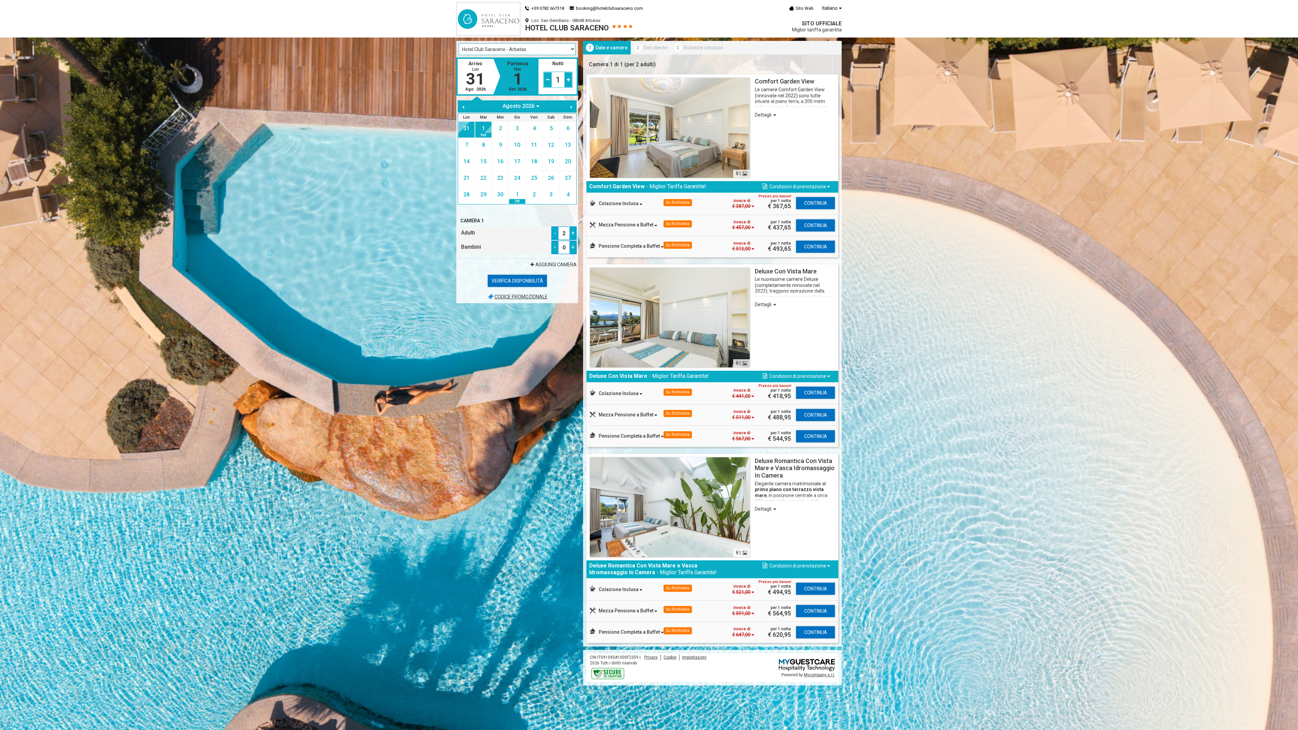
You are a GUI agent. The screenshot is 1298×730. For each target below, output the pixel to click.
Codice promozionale (521, 296)
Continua (815, 203)
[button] (795, 187)
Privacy (651, 657)
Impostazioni (694, 657)
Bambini (471, 247)
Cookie (670, 657)
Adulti (468, 232)
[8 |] (670, 127)
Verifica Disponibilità (517, 281)
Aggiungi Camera (556, 264)
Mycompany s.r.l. (819, 675)
